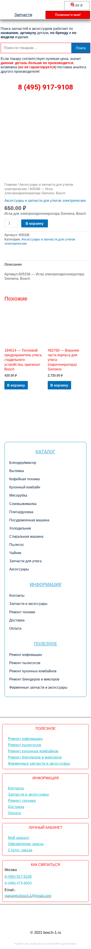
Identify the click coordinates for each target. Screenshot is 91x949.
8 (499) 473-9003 (18, 883)
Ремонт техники (22, 612)
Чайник (15, 553)
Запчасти (23, 14)
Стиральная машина (26, 536)
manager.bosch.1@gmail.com (28, 896)
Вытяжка (16, 471)
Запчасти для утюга (25, 561)
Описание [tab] (13, 264)
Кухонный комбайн (24, 487)
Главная (10, 184)
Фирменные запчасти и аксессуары (38, 687)
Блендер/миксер (22, 463)
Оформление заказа (26, 844)
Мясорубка (18, 495)
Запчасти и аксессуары (28, 604)
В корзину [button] (16, 385)
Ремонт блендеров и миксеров (34, 679)
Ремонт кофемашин (25, 655)
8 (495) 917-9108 (45, 87)
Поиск (81, 48)
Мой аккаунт (19, 838)
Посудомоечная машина (29, 520)
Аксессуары (19, 569)
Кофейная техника (24, 479)
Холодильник (20, 528)
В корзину (35, 223)
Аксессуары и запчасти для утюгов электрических (45, 200)
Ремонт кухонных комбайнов (33, 671)
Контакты (17, 595)
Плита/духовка (21, 512)
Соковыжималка (22, 504)
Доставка (17, 620)
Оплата (15, 628)
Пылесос (16, 545)
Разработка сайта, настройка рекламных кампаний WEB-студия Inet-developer (46, 944)
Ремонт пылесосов (24, 663)
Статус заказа (20, 850)
